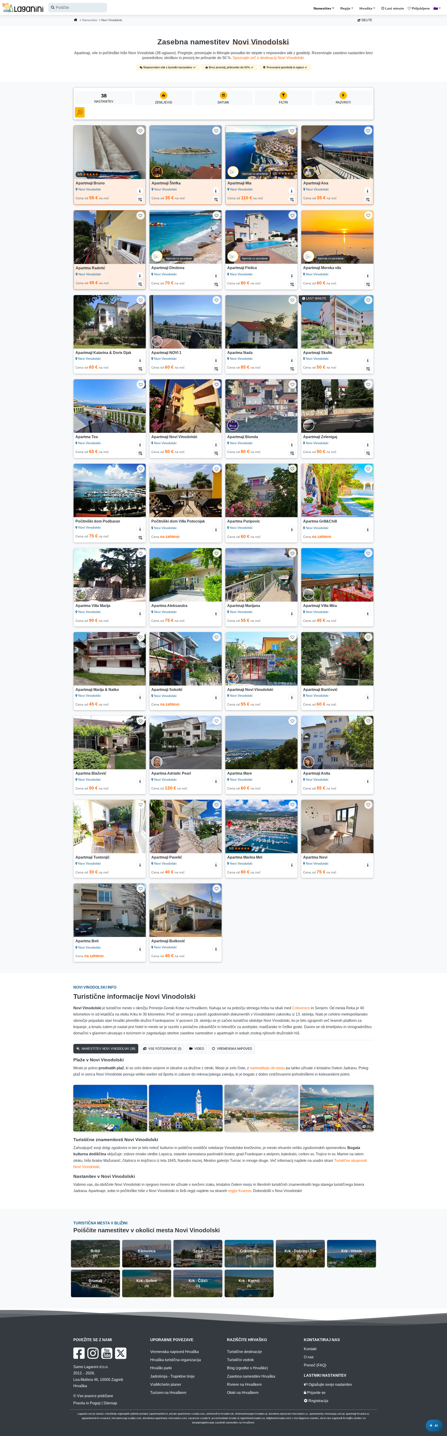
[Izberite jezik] (438, 8)
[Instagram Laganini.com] (92, 1353)
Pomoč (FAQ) (315, 1365)
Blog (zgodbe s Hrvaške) (247, 1368)
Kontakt (310, 1349)
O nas (309, 1357)
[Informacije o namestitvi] (140, 190)
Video (198, 1048)
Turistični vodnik (240, 1360)
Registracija (318, 1401)
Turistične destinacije (244, 1352)
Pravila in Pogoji (87, 1403)
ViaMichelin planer (165, 1384)
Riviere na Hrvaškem (244, 1384)
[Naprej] (138, 152)
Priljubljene (420, 8)
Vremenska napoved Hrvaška (174, 1352)
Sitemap (110, 1403)
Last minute (394, 8)
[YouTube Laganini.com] (106, 1353)
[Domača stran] (76, 20)
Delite (366, 20)
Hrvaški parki (161, 1368)
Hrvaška (365, 8)
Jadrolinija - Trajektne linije (172, 1376)
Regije (345, 8)
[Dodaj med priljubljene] (140, 131)
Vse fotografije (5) (164, 1048)
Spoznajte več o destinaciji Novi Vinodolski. (269, 58)
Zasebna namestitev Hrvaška (251, 1376)
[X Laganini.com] (120, 1353)
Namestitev (322, 8)
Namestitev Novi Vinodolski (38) (108, 1048)
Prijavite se (315, 1393)
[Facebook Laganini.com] (79, 1353)
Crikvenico (301, 1008)
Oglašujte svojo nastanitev (330, 1384)
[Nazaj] (82, 152)
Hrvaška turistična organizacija (175, 1360)
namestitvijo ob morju (267, 1068)
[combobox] (77, 7)
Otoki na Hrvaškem (242, 1393)
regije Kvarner (239, 1191)
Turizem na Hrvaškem (168, 1393)
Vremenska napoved (234, 1048)
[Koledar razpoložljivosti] (140, 199)
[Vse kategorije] (80, 112)
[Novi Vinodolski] (110, 1108)
